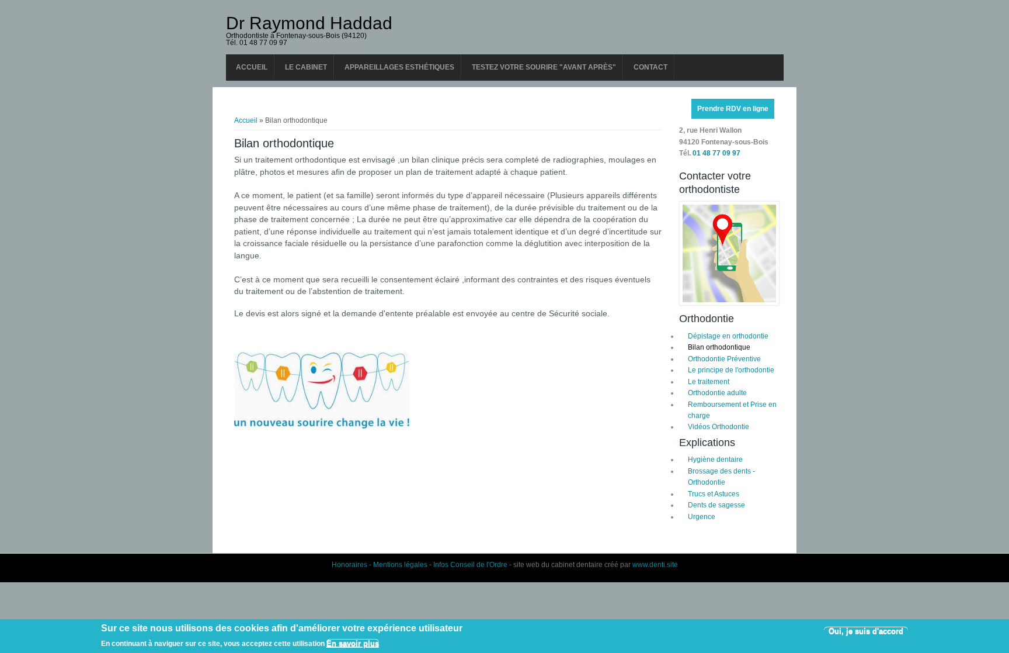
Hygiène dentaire (715, 459)
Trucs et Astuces (713, 494)
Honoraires (349, 565)
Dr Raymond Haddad (309, 23)
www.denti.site (655, 565)
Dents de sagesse (716, 505)
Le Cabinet (306, 67)
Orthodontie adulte (717, 393)
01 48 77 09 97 (716, 153)
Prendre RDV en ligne (732, 109)
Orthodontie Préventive (724, 359)
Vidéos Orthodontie (718, 427)
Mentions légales (400, 565)
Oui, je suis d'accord (866, 631)
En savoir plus (352, 642)
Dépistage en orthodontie (728, 336)
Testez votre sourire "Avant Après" (544, 67)
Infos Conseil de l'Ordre (470, 565)
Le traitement (708, 382)
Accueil (251, 67)
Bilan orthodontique (719, 347)
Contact (650, 67)
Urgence (701, 517)
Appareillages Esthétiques (399, 67)
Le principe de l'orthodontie (731, 370)
